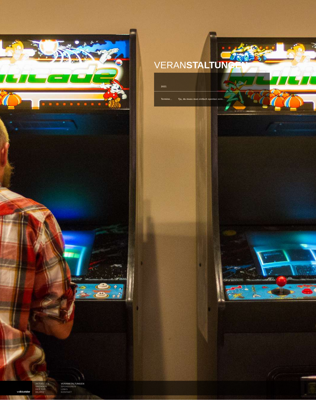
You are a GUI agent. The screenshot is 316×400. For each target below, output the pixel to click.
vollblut (23, 391)
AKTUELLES (42, 383)
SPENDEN (41, 386)
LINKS (64, 389)
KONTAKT (66, 392)
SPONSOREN (68, 386)
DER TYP (40, 389)
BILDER (39, 392)
